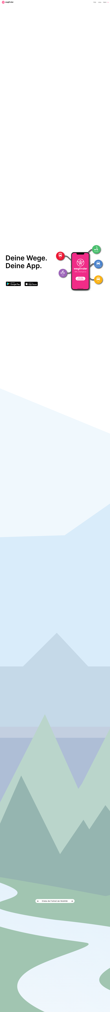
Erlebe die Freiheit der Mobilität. (55, 901)
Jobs (99, 2)
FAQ (94, 2)
